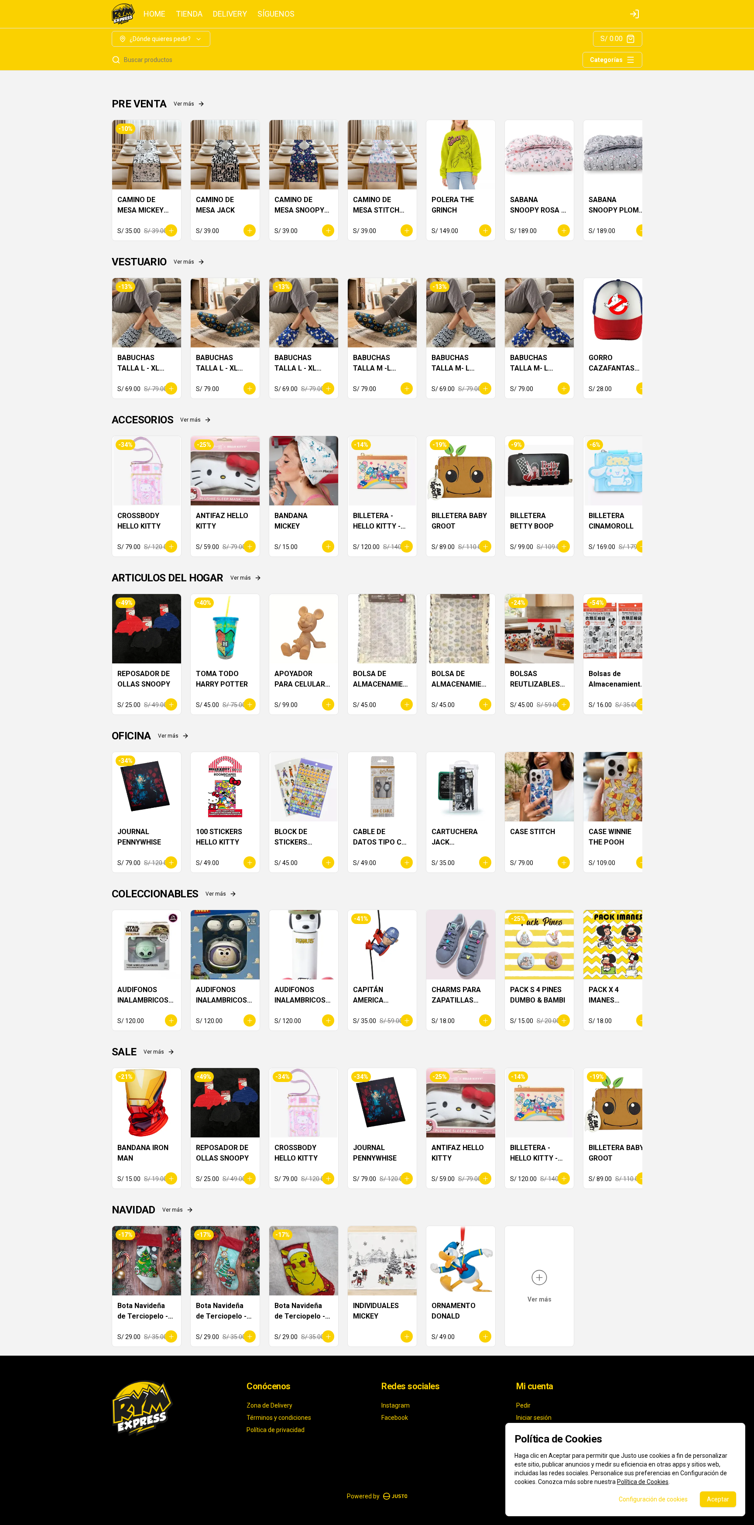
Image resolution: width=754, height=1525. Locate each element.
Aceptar (718, 1499)
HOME (154, 14)
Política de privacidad (276, 1429)
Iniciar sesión (534, 1417)
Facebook (394, 1417)
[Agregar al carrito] (171, 230)
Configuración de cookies (653, 1499)
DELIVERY (230, 14)
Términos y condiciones (279, 1417)
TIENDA (189, 14)
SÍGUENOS (276, 14)
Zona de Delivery (269, 1405)
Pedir (523, 1405)
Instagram (395, 1405)
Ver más (184, 104)
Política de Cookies (642, 1481)
